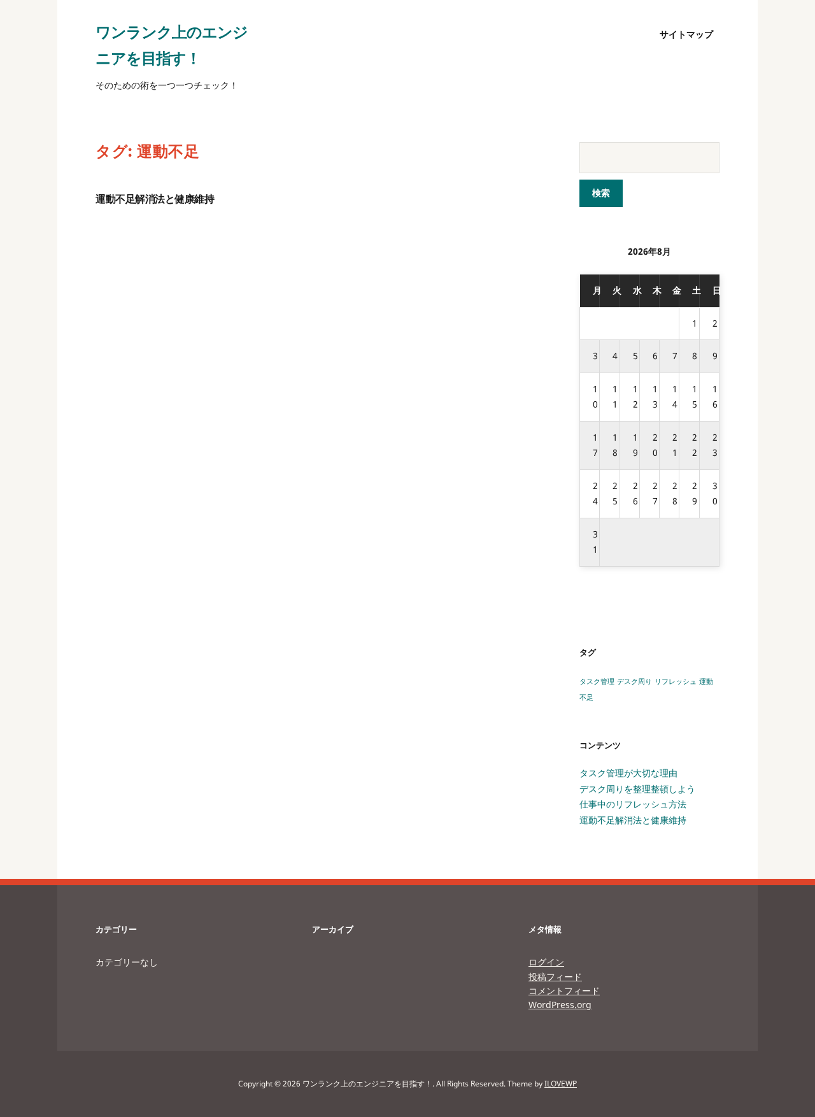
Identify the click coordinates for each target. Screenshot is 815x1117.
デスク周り (634, 681)
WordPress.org (560, 1005)
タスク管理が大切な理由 (628, 773)
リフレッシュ (676, 681)
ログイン (546, 962)
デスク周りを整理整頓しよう (637, 789)
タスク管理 (596, 681)
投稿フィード (555, 977)
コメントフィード (564, 991)
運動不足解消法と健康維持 (155, 199)
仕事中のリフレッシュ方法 (632, 804)
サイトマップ (686, 34)
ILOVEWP (560, 1083)
